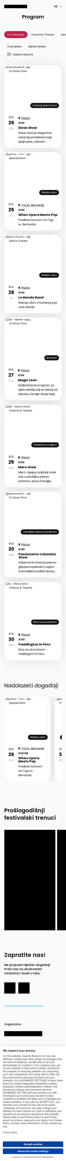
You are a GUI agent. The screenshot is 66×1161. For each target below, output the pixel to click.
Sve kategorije (15, 34)
